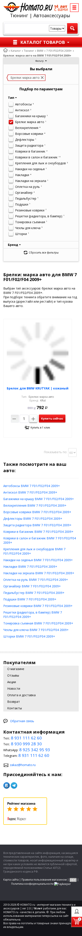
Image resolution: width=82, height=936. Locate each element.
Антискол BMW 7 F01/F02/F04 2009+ (30, 492)
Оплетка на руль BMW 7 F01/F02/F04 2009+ (35, 580)
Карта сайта (11, 879)
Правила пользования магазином (44, 879)
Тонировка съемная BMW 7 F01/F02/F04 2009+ (38, 623)
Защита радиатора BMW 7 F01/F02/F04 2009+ (37, 525)
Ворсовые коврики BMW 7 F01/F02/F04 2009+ (37, 512)
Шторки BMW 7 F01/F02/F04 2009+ (29, 636)
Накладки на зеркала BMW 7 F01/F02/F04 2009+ (38, 573)
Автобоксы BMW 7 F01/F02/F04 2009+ (31, 486)
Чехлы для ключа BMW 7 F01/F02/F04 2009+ (36, 630)
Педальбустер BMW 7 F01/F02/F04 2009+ (34, 593)
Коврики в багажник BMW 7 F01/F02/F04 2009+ (38, 532)
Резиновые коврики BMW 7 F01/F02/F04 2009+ (38, 606)
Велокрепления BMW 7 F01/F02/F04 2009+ (34, 505)
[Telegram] (14, 785)
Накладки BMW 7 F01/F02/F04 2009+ (30, 566)
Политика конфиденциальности (32, 884)
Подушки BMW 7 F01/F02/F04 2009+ (29, 599)
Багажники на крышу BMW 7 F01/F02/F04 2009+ (38, 499)
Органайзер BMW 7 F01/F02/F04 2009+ (32, 586)
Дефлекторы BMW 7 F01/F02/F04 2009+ (32, 518)
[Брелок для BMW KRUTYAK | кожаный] (37, 353)
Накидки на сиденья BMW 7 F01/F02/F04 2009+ (38, 560)
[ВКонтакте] (6, 785)
